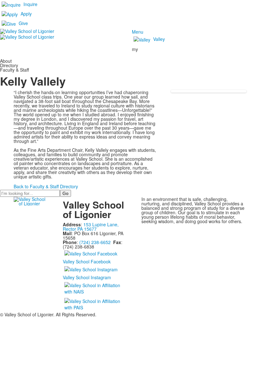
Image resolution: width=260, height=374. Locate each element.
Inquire (30, 4)
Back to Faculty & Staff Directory (46, 186)
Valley (159, 39)
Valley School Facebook (87, 261)
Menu (137, 32)
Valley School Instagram (87, 277)
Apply (26, 13)
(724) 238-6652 (95, 242)
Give (23, 23)
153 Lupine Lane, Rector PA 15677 (91, 226)
